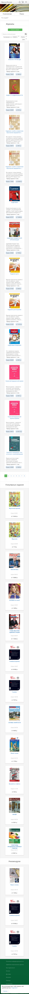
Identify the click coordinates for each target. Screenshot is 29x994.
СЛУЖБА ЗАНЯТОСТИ (14, 722)
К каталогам (7, 14)
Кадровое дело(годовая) (14, 309)
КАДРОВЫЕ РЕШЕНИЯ (14, 345)
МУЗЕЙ (15, 814)
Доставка (8, 974)
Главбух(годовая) (14, 661)
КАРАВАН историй (14, 600)
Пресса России (6, 2)
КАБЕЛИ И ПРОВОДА (14, 59)
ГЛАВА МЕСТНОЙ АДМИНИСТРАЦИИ (14, 631)
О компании (9, 983)
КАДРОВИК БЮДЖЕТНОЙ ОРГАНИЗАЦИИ (14, 239)
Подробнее (14, 988)
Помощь (8, 980)
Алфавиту (15, 37)
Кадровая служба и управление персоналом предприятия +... (14, 131)
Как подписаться (10, 967)
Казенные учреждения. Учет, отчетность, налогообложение (14, 453)
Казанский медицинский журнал (14, 381)
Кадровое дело (14, 274)
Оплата (8, 971)
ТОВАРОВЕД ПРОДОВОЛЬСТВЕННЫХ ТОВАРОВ (15, 846)
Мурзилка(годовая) (14, 508)
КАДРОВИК (14, 202)
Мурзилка (14, 539)
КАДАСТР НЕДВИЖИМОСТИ (14, 95)
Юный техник (14, 753)
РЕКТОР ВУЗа (14, 569)
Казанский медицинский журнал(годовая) (14, 417)
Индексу (23, 37)
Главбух (14, 692)
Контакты (8, 977)
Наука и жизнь (14, 885)
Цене (23, 39)
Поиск (22, 14)
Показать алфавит (15, 29)
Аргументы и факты (14, 784)
